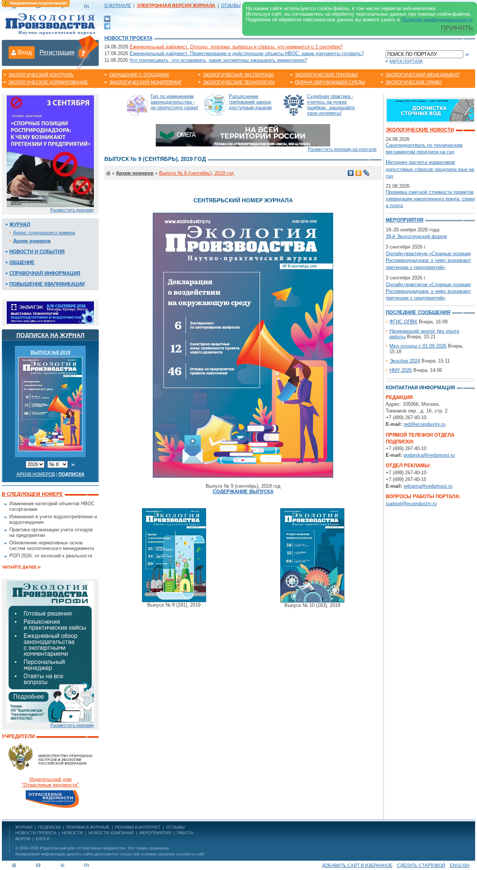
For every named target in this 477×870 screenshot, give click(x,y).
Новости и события (36, 251)
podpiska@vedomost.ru (429, 455)
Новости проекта (128, 38)
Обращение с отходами (139, 74)
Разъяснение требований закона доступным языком (250, 102)
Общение (22, 262)
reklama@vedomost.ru (428, 486)
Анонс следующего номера (44, 232)
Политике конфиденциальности (437, 19)
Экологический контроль (41, 74)
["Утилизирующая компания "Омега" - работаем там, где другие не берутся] (243, 134)
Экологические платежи (326, 74)
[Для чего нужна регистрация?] (83, 53)
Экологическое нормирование (48, 82)
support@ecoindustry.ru (411, 503)
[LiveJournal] (366, 173)
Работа (185, 833)
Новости (72, 833)
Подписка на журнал (50, 335)
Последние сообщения (418, 312)
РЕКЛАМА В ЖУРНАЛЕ (88, 827)
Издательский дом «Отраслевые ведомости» (83, 848)
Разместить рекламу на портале (342, 149)
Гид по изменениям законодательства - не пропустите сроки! (174, 102)
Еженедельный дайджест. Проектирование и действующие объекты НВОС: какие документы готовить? (247, 53)
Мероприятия (404, 220)
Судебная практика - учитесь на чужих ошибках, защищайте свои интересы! (331, 105)
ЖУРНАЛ (23, 827)
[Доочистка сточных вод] (430, 110)
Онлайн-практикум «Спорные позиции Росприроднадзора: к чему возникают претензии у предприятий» (428, 260)
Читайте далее (19, 567)
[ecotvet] (50, 651)
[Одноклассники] (359, 173)
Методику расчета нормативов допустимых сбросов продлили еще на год (430, 168)
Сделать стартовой (421, 865)
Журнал (19, 224)
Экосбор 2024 (404, 361)
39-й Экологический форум (416, 236)
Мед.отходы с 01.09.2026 (417, 346)
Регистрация (57, 52)
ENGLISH (460, 865)
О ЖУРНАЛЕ (117, 5)
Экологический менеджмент (422, 74)
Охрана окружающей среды (330, 82)
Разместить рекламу (72, 210)
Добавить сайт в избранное (357, 865)
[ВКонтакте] (107, 18)
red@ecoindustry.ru (424, 424)
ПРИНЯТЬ (457, 28)
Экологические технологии (239, 82)
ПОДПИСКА (49, 827)
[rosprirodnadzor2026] (50, 151)
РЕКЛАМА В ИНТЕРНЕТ (138, 827)
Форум (22, 838)
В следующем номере (32, 494)
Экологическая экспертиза (238, 74)
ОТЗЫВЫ (231, 5)
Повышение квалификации (47, 284)
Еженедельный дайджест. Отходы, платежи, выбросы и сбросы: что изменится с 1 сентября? (236, 47)
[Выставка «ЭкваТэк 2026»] (50, 312)
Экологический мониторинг (145, 82)
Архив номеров (32, 241)
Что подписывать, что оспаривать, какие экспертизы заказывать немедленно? (218, 60)
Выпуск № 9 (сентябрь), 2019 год (196, 173)
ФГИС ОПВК (403, 322)
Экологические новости (420, 130)
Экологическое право (413, 82)
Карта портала (406, 61)
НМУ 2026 (400, 370)
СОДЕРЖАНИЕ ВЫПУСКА (243, 491)
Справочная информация (44, 273)
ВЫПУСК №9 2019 (50, 352)
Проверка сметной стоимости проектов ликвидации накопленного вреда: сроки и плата (430, 198)
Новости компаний (111, 833)
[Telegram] (107, 25)
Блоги (43, 838)
